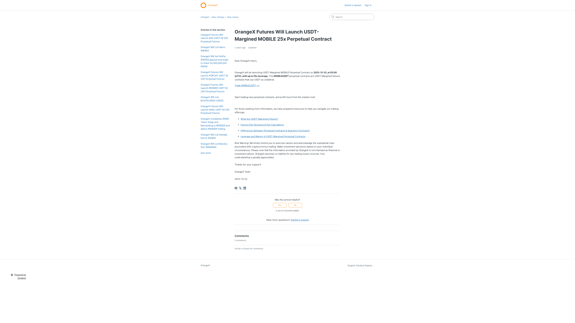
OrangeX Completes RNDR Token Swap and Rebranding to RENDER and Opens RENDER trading (215, 123)
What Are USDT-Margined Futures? (259, 119)
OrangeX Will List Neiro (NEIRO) (213, 49)
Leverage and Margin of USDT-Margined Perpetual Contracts (273, 136)
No (295, 205)
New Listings (218, 17)
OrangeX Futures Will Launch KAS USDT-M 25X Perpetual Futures (214, 38)
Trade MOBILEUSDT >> (247, 85)
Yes (279, 205)
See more (206, 152)
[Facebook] (236, 188)
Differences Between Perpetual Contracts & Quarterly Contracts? (275, 130)
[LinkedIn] (244, 188)
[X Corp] (240, 188)
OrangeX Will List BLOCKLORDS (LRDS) (212, 99)
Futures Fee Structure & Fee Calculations (262, 124)
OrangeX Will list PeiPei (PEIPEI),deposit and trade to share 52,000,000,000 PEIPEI (214, 61)
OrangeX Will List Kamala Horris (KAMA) (214, 136)
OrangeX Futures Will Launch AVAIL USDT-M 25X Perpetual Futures (215, 109)
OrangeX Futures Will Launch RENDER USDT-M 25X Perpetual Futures (214, 88)
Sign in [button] (368, 5)
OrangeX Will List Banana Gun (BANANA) (214, 145)
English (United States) (360, 265)
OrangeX (205, 17)
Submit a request (352, 5)
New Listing (232, 17)
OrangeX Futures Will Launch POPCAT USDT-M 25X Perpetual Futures (214, 75)
